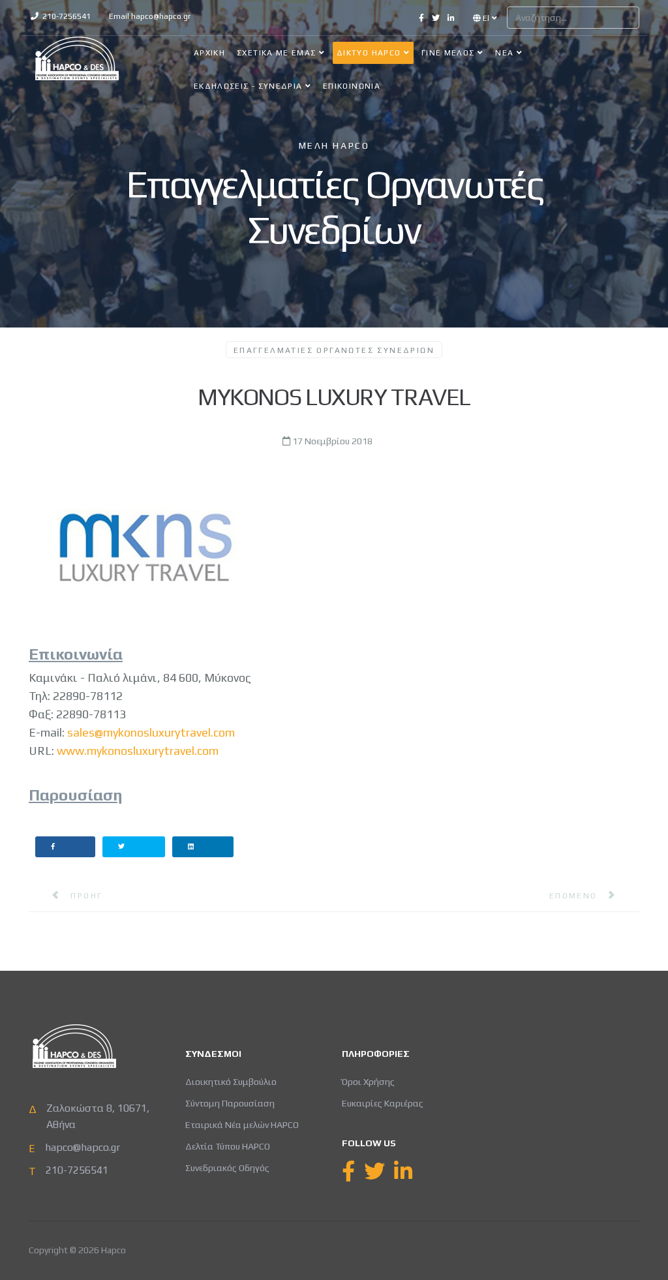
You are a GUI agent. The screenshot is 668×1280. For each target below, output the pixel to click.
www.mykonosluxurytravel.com (138, 750)
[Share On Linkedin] (203, 846)
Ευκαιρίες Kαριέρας (382, 1103)
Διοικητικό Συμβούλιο (231, 1081)
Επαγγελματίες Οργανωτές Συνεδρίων (334, 350)
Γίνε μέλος (448, 52)
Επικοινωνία (351, 86)
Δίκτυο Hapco (369, 52)
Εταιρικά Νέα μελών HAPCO (242, 1125)
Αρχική (209, 52)
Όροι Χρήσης (368, 1081)
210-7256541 (66, 16)
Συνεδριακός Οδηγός (227, 1168)
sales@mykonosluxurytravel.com (151, 732)
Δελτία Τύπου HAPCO (227, 1146)
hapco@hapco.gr (160, 16)
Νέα (504, 52)
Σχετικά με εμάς (276, 52)
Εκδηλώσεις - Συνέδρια (248, 86)
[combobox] (573, 18)
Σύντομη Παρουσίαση (230, 1103)
